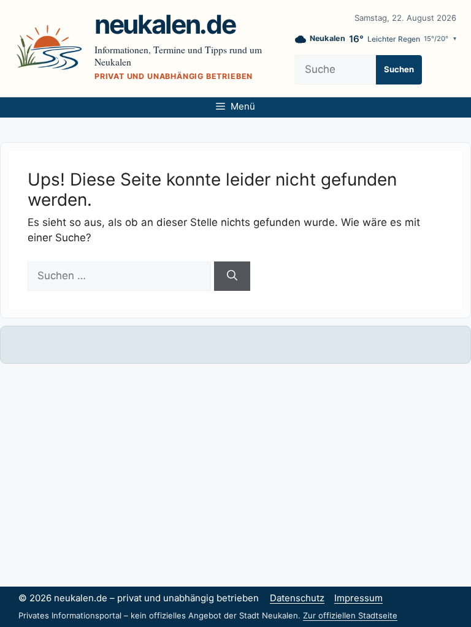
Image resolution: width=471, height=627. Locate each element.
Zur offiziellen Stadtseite (350, 615)
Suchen (399, 69)
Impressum (358, 598)
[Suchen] (232, 276)
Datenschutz (297, 598)
